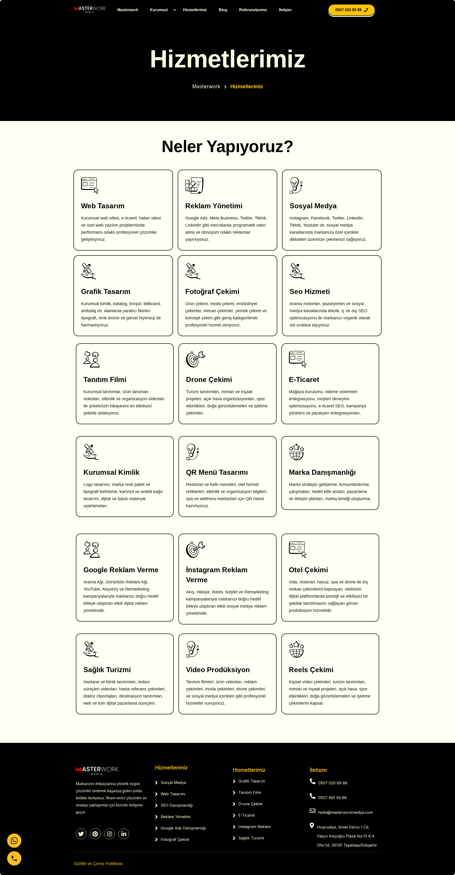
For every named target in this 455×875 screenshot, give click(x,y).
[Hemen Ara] (14, 858)
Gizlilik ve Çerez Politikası (98, 863)
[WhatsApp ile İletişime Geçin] (14, 840)
